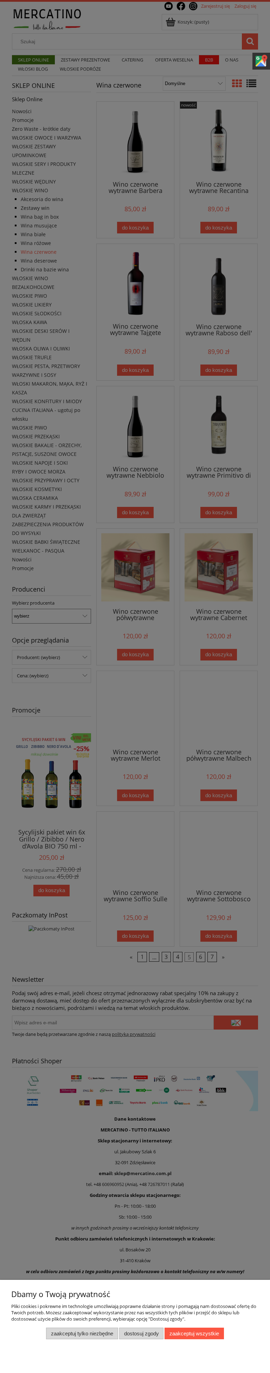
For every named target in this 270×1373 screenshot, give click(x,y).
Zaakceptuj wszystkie (194, 1333)
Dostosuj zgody (141, 1333)
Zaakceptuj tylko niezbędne (82, 1333)
